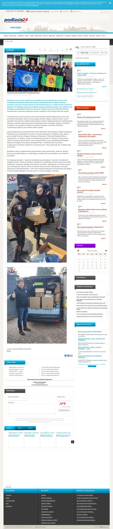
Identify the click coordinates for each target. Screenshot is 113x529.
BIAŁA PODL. (13, 35)
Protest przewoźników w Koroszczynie (87, 294)
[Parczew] (16, 27)
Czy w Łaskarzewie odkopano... (85, 511)
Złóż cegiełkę (44, 509)
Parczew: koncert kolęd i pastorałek (50, 373)
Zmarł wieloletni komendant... (84, 506)
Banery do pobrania (46, 498)
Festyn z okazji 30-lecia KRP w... (85, 96)
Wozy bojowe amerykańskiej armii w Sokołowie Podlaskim (89, 300)
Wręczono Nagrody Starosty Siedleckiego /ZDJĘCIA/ (91, 297)
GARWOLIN (21, 35)
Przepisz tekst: (61, 396)
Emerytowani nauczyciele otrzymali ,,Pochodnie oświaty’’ (92, 305)
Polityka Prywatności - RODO (49, 520)
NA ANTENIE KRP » (83, 64)
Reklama (43, 495)
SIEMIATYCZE (60, 35)
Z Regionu (8, 495)
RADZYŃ (45, 35)
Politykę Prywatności (32, 5)
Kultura (7, 498)
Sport (7, 503)
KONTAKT (98, 35)
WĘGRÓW (74, 35)
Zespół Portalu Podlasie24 (48, 500)
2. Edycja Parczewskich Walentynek (50, 367)
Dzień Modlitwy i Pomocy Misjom (32, 432)
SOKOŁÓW (67, 35)
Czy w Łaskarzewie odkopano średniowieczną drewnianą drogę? (92, 308)
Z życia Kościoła (10, 500)
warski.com (105, 527)
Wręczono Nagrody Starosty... (85, 500)
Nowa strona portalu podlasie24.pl (90, 331)
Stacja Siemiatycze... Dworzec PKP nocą (49, 432)
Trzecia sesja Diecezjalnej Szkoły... (50, 371)
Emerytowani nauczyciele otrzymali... (87, 509)
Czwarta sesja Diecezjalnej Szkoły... (50, 369)
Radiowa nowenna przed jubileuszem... (87, 92)
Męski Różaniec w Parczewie (16, 367)
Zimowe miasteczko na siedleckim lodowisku (90, 356)
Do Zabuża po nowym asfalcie (85, 292)
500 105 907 (20, 11)
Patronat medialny (46, 503)
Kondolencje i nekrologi (47, 511)
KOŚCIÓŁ (85, 35)
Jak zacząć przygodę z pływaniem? (90, 227)
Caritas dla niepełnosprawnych (89, 117)
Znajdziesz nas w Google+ (48, 522)
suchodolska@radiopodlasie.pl (40, 385)
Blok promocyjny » (83, 108)
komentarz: (11, 402)
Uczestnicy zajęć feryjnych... (16, 375)
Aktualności (9, 506)
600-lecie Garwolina (82, 311)
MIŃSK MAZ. (52, 35)
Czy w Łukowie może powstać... (85, 517)
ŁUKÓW (32, 35)
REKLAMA (92, 35)
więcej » (104, 86)
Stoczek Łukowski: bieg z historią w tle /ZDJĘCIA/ (91, 339)
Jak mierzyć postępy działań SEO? (91, 173)
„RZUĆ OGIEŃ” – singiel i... (16, 371)
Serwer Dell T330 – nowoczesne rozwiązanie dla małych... (90, 135)
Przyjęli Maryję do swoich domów (17, 432)
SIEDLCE (6, 35)
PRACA (104, 35)
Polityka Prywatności (40, 527)
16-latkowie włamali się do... (16, 373)
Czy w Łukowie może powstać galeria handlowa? (90, 314)
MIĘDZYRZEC (38, 35)
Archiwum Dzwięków (46, 506)
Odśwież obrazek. (66, 406)
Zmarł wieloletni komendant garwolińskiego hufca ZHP (91, 303)
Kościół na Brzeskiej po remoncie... (86, 520)
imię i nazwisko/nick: (13, 396)
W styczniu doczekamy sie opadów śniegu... (66, 432)
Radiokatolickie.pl (46, 514)
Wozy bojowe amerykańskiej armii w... (87, 503)
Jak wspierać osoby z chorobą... (85, 88)
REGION (80, 35)
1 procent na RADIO (46, 517)
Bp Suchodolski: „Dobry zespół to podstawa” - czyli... (90, 348)
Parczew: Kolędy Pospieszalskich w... (50, 375)
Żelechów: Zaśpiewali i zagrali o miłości (92, 364)
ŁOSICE (27, 35)
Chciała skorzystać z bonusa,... (17, 369)
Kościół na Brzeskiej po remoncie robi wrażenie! (89, 316)
